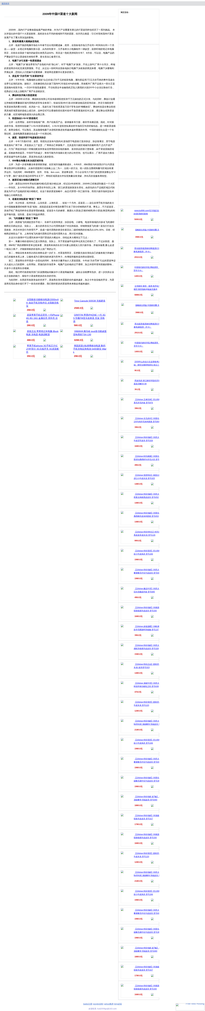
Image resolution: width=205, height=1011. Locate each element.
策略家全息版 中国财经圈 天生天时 (150, 230)
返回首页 (5, 3)
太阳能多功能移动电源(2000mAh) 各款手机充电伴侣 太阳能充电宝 (42, 302)
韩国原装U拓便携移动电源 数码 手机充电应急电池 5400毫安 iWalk (89, 348)
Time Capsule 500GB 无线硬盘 (89, 301)
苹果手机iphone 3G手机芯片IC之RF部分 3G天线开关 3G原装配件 (42, 348)
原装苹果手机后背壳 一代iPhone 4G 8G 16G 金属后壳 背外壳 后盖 (42, 318)
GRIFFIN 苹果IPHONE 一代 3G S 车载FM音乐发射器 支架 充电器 (89, 318)
